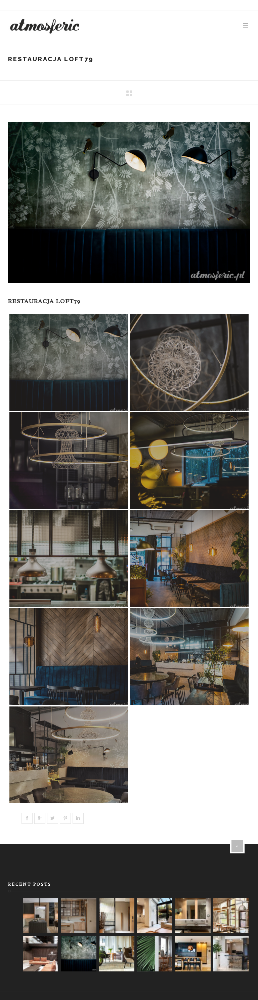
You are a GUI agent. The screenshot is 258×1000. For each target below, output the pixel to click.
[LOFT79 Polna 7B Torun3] (68, 656)
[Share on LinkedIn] (78, 818)
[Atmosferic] (45, 25)
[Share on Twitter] (52, 818)
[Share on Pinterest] (65, 818)
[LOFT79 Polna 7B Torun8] (189, 362)
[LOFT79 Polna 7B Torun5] (68, 558)
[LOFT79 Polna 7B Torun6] (189, 460)
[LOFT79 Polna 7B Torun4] (189, 558)
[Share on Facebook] (27, 818)
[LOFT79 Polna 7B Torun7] (68, 460)
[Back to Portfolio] (129, 93)
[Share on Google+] (39, 818)
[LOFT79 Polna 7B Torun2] (189, 656)
